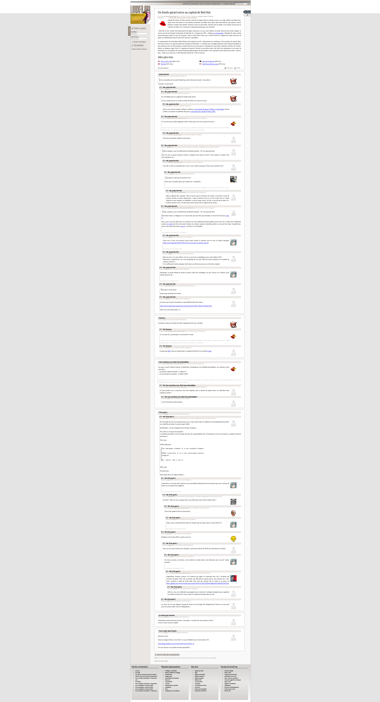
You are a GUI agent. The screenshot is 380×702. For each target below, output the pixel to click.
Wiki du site (228, 681)
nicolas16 (166, 414)
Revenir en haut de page (161, 661)
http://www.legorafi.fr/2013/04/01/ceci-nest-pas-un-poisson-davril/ (186, 243)
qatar (174, 17)
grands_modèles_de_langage (172, 672)
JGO (169, 106)
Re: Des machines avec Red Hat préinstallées (179, 385)
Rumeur (162, 318)
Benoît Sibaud (173, 508)
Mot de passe (135, 36)
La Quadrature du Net (200, 685)
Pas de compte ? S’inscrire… (140, 49)
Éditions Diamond (199, 676)
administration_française (171, 685)
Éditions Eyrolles (199, 678)
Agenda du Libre (199, 670)
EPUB (238, 68)
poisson (179, 17)
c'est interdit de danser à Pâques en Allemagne (209, 109)
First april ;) (163, 412)
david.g (165, 632)
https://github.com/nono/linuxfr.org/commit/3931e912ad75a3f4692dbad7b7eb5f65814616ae (197, 583)
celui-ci (182, 226)
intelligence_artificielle (171, 670)
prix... (136, 680)
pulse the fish (164, 74)
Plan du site (228, 690)
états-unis (167, 680)
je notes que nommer (167, 615)
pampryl (169, 533)
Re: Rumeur (167, 329)
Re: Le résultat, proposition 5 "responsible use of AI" (148, 678)
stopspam (169, 147)
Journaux (195, 4)
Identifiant (134, 31)
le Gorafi (170, 224)
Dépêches (186, 4)
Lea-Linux (197, 687)
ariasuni (170, 237)
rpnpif (168, 398)
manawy (167, 298)
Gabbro (169, 601)
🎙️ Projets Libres (227, 4)
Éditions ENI (198, 680)
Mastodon (191, 208)
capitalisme (168, 687)
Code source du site (230, 689)
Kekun (167, 387)
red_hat (171, 17)
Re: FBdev (138, 681)
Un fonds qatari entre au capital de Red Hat (184, 12)
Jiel (164, 16)
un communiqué (218, 33)
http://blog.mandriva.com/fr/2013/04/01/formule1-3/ (176, 643)
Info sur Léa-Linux (166, 61)
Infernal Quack (171, 118)
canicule (167, 683)
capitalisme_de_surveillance (172, 690)
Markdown (230, 68)
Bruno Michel (175, 573)
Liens (202, 4)
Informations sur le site (230, 676)
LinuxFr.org (140, 14)
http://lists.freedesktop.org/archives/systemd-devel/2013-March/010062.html (186, 306)
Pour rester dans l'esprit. (168, 631)
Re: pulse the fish (169, 87)
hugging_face (168, 676)
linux (166, 689)
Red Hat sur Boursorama (210, 64)
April (196, 672)
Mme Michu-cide (170, 285)
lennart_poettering (191, 17)
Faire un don (228, 672)
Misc (169, 162)
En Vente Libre (198, 681)
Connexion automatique (139, 41)
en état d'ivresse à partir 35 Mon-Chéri (202, 111)
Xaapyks (167, 89)
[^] (160, 87)
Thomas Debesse (171, 208)
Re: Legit (137, 672)
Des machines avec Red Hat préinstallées (174, 362)
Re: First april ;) (168, 417)
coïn (164, 76)
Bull (169, 351)
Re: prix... (137, 670)
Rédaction (216, 4)
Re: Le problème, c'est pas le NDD (144, 685)
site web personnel (171, 16)
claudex (200, 16)
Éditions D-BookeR (200, 674)
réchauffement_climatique (172, 678)
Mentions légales (229, 670)
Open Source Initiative (201, 689)
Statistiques (228, 685)
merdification (168, 674)
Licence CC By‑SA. (208, 16)
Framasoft (197, 683)
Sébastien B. (171, 496)
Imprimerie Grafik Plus (200, 690)
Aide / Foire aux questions (231, 678)
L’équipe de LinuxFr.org (231, 674)
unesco (184, 17)
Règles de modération (230, 683)
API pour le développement (232, 687)
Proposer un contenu (140, 28)
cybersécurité (168, 681)
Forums (208, 4)
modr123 (166, 617)
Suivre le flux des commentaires (168, 655)
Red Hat (163, 64)
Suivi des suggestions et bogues (233, 680)
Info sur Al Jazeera (208, 61)
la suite (209, 351)
